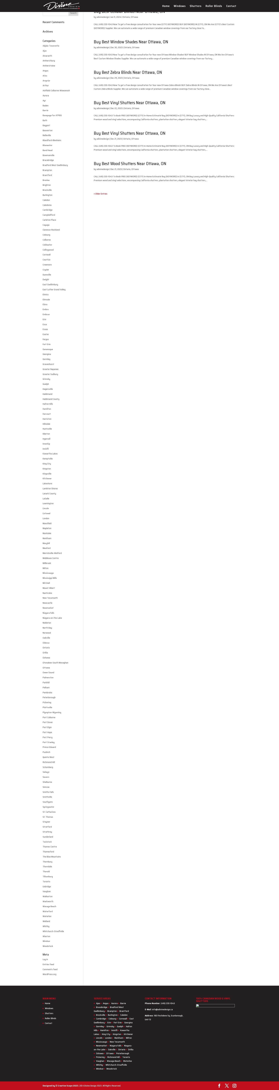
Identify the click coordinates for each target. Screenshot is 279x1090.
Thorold (46, 871)
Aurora (46, 95)
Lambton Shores (50, 488)
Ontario (126, 17)
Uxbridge (47, 886)
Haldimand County (51, 399)
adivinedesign (103, 17)
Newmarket (48, 608)
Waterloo (47, 916)
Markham (47, 538)
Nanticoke (47, 593)
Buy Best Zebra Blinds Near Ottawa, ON (128, 72)
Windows (180, 6)
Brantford (47, 175)
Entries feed (48, 964)
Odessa (46, 643)
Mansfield (47, 523)
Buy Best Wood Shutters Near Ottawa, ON (130, 163)
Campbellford (49, 215)
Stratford (47, 826)
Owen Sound (48, 672)
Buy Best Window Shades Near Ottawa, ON (131, 41)
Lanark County (49, 493)
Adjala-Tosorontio (51, 45)
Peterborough (49, 697)
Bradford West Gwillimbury (55, 165)
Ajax (45, 50)
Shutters (196, 6)
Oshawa (46, 657)
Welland (46, 921)
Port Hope (47, 732)
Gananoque (48, 349)
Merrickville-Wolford (52, 553)
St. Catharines (49, 812)
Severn (46, 777)
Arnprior (46, 80)
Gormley (46, 359)
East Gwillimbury (50, 284)
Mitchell (46, 583)
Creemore (47, 264)
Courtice (46, 259)
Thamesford (48, 851)
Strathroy (47, 831)
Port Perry (47, 737)
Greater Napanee (50, 369)
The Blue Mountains (52, 856)
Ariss (45, 75)
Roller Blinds (214, 6)
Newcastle (47, 603)
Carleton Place (49, 220)
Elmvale (46, 299)
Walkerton (47, 896)
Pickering (47, 702)
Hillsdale (46, 424)
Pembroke (47, 692)
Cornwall (47, 254)
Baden (45, 105)
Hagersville (48, 389)
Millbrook (47, 563)
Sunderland (48, 836)
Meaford (47, 548)
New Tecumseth (50, 598)
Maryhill (46, 543)
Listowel (46, 513)
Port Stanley (49, 742)
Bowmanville (48, 155)
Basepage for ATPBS (52, 115)
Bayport (46, 125)
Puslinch (46, 752)
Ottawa (134, 17)
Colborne (47, 239)
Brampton (47, 170)
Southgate (48, 802)
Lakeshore (47, 483)
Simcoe (46, 787)
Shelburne (47, 782)
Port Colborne (49, 717)
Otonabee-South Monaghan (55, 662)
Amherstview (49, 65)
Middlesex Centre (51, 558)
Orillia (45, 652)
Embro (46, 309)
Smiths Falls (48, 792)
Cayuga (46, 225)
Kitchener (47, 478)
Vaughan (47, 891)
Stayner (46, 821)
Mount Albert (49, 588)
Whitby (46, 926)
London (46, 518)
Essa (45, 324)
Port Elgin (47, 727)
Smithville (47, 797)
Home (166, 6)
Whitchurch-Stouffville (53, 931)
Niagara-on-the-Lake (52, 618)
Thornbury (47, 861)
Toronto (46, 881)
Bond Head (47, 150)
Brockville (47, 190)
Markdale (47, 533)
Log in (45, 959)
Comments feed (50, 969)
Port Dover (48, 722)
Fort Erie (47, 344)
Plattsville (47, 707)
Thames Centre (50, 846)
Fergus (46, 339)
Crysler (46, 269)
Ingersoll (46, 438)
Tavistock (47, 842)
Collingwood (48, 250)
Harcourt (47, 414)
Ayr (44, 100)
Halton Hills (48, 404)
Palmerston (48, 677)
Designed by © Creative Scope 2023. (61, 1085)
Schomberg (48, 767)
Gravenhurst (48, 364)
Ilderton (46, 433)
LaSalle (46, 498)
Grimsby (46, 379)
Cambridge (47, 210)
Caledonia (47, 205)
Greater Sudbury (50, 374)
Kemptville (48, 458)
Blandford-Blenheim (52, 140)
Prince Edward (49, 747)
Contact (231, 6)
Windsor (46, 941)
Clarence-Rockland (51, 229)
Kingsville (47, 473)
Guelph (46, 384)
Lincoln (46, 508)
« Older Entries (100, 193)
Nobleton (47, 622)
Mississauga (48, 573)
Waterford (48, 911)
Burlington (47, 195)
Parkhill (46, 682)
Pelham (46, 687)
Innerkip (46, 443)
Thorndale (47, 866)
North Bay (47, 627)
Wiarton (46, 936)
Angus (45, 70)
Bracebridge (48, 160)
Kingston (47, 468)
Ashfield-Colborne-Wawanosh (56, 90)
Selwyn (46, 772)
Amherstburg (49, 60)
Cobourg (46, 234)
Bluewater (47, 145)
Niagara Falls (48, 613)
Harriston (47, 419)
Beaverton (47, 130)
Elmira (45, 294)
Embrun (46, 314)
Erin (44, 319)
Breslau (46, 180)
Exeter (46, 334)
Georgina (47, 354)
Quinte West (48, 757)
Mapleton (47, 528)
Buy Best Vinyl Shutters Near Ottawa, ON (129, 102)
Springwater (48, 807)
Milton (45, 568)
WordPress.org (49, 974)
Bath (45, 120)
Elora (45, 304)
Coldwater (47, 244)
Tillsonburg (48, 876)
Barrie (45, 110)
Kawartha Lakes (50, 453)
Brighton (47, 185)
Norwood (47, 632)
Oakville (46, 637)
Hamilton (47, 409)
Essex (45, 329)
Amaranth (47, 56)
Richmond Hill (49, 762)
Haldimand (47, 394)
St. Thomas (48, 817)
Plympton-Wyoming (52, 712)
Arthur (46, 85)
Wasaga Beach (49, 906)
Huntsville (47, 428)
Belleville (47, 135)
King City (47, 463)
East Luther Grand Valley (54, 289)
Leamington (48, 503)
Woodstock (48, 946)
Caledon (46, 200)
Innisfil (46, 449)
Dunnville (47, 274)
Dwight (46, 279)
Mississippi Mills (50, 578)
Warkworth (48, 901)
